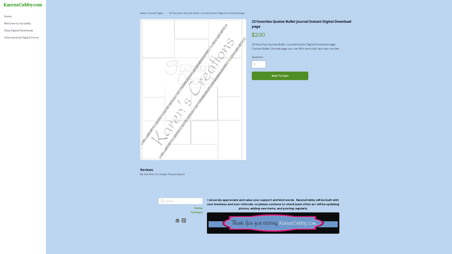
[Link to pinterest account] (184, 220)
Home (198, 208)
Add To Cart (280, 76)
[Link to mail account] (177, 220)
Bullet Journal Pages (151, 13)
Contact (197, 212)
